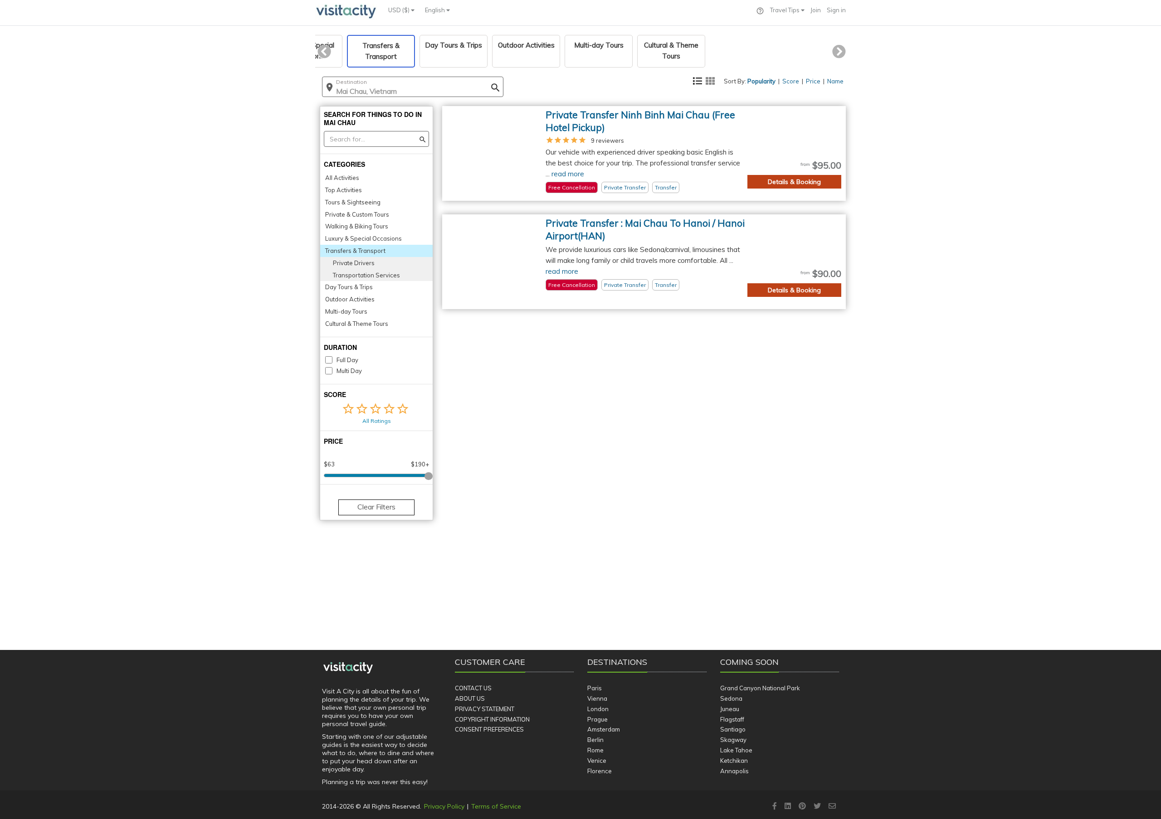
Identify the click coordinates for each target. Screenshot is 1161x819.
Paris (594, 688)
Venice (596, 760)
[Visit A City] (348, 668)
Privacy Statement (484, 708)
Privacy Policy (444, 806)
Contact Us (473, 688)
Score (790, 81)
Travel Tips (785, 10)
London (598, 708)
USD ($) (399, 10)
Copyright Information (492, 719)
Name (835, 81)
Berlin (595, 739)
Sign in (836, 10)
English (435, 10)
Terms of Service (496, 806)
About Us (470, 698)
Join (815, 10)
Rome (595, 750)
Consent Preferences (489, 729)
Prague (597, 719)
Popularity (761, 81)
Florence (599, 771)
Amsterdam (603, 729)
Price (813, 81)
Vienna (597, 698)
